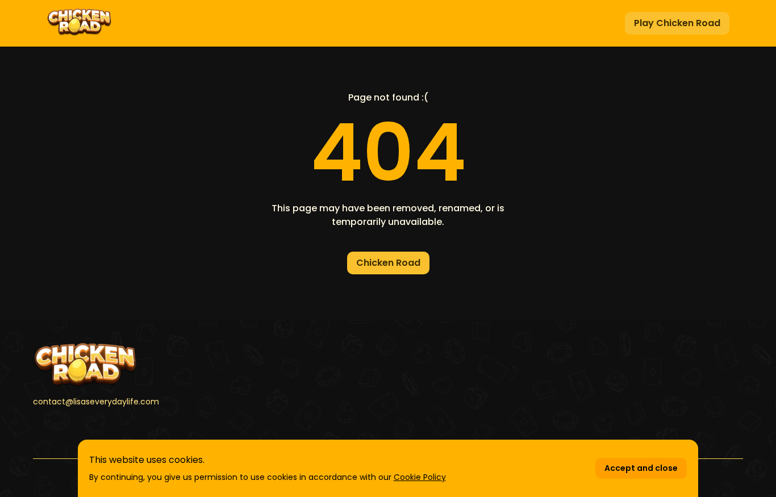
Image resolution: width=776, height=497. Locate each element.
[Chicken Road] (145, 365)
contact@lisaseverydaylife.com (96, 401)
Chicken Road (388, 262)
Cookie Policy (420, 477)
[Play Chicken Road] (79, 23)
